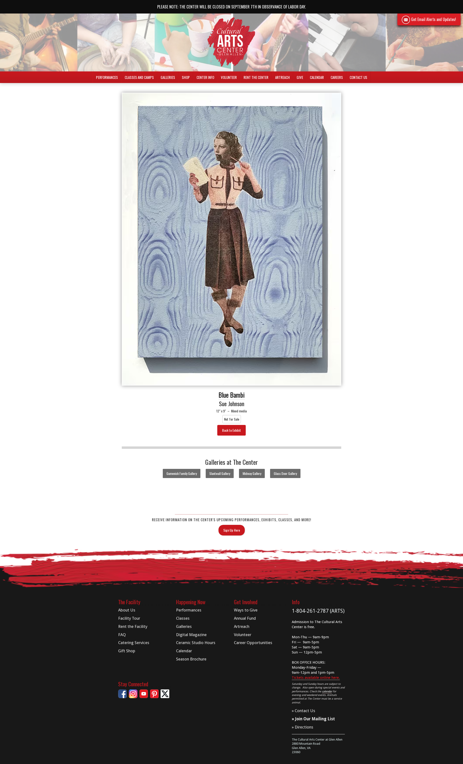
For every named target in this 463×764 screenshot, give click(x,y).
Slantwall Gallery (219, 473)
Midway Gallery (252, 473)
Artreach (282, 77)
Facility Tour (129, 618)
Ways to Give (246, 610)
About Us (126, 610)
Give (300, 77)
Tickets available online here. (316, 677)
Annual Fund (245, 618)
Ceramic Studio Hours (195, 642)
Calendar (317, 77)
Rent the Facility (132, 626)
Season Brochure (191, 659)
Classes (183, 618)
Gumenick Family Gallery (181, 473)
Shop (186, 77)
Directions (304, 727)
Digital (191, 634)
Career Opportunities (253, 642)
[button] (107, 77)
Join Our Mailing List (315, 718)
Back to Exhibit (231, 430)
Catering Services (133, 642)
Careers (337, 77)
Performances (188, 610)
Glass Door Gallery (285, 473)
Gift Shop (126, 650)
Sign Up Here (231, 530)
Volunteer (229, 77)
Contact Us (358, 77)
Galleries (184, 626)
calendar (327, 691)
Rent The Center (256, 77)
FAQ (122, 634)
